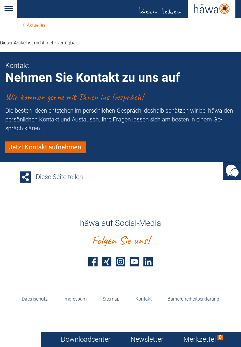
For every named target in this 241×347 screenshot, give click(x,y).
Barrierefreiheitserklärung (193, 299)
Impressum (75, 299)
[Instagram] (120, 261)
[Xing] (106, 261)
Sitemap (111, 299)
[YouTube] (134, 261)
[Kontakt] (232, 171)
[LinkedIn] (148, 261)
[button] (8, 9)
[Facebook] (93, 261)
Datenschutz (35, 299)
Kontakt (143, 299)
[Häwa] (129, 9)
